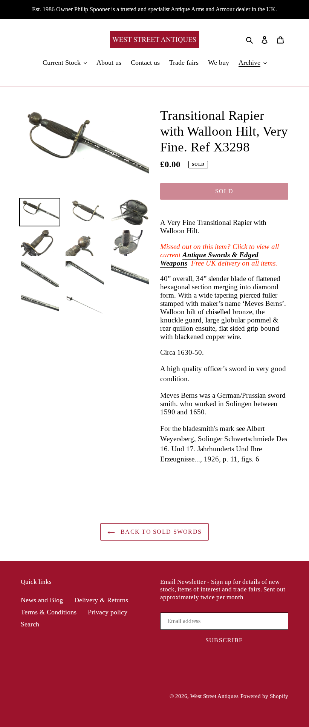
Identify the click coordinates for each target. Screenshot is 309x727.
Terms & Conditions (48, 612)
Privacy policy (107, 612)
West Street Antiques (214, 696)
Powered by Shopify (264, 696)
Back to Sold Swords (160, 531)
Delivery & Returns (101, 600)
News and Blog (42, 600)
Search (30, 624)
